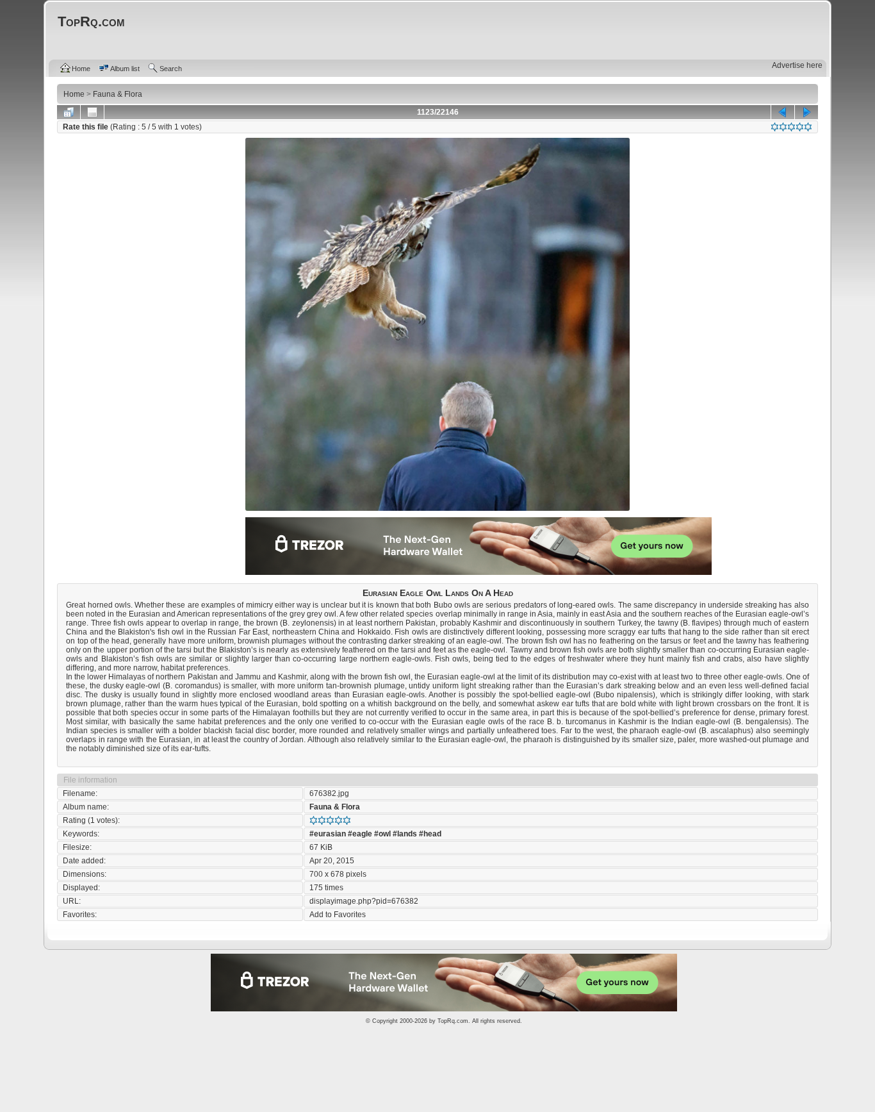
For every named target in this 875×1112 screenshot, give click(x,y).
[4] (800, 126)
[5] (808, 126)
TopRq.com (453, 1021)
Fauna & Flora (334, 806)
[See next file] (806, 112)
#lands (405, 833)
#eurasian (327, 833)
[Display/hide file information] (92, 112)
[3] (791, 126)
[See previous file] (782, 112)
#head (430, 833)
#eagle (360, 833)
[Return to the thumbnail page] (68, 112)
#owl (382, 833)
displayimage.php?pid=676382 (363, 901)
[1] (775, 126)
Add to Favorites (337, 914)
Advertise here (797, 65)
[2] (783, 126)
